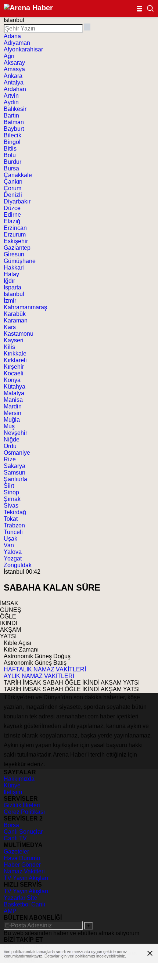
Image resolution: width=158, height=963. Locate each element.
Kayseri (14, 340)
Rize (10, 459)
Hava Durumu (22, 858)
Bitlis (10, 148)
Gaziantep (17, 248)
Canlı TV (15, 838)
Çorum (12, 188)
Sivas (11, 505)
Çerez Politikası (24, 812)
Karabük (15, 314)
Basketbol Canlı (24, 904)
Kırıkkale (15, 353)
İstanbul (14, 294)
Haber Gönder (22, 865)
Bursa (11, 168)
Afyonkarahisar (23, 49)
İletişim (13, 792)
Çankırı (13, 181)
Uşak (10, 538)
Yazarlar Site (20, 898)
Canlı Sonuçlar (23, 832)
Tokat (11, 519)
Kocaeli (14, 373)
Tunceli (13, 532)
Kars (10, 327)
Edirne (12, 215)
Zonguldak (18, 565)
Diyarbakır (17, 201)
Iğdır (9, 281)
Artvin (11, 96)
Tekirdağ (15, 512)
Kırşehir (14, 367)
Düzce (12, 208)
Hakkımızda (19, 779)
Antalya (14, 82)
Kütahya (14, 386)
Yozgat (13, 558)
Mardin (13, 406)
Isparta (12, 287)
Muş (9, 426)
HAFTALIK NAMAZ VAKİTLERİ (45, 669)
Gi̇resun (14, 254)
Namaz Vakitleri (24, 871)
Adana (12, 36)
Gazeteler (16, 851)
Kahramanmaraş (25, 307)
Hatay (11, 274)
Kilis (9, 347)
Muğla (12, 419)
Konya (12, 380)
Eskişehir (16, 241)
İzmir (10, 300)
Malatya (14, 393)
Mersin (12, 413)
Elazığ (12, 221)
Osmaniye (17, 453)
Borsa (11, 825)
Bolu (10, 155)
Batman (14, 122)
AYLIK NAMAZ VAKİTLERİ (39, 676)
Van (9, 545)
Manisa (13, 400)
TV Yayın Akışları (26, 878)
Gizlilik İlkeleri (22, 805)
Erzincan (15, 228)
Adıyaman (17, 43)
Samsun (14, 472)
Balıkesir (15, 109)
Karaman (16, 320)
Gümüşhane (20, 261)
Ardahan (15, 89)
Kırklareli (15, 360)
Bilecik (12, 135)
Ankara (13, 76)
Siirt (9, 486)
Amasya (14, 69)
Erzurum (15, 234)
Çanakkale (18, 175)
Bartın (11, 115)
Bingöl (12, 142)
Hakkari (14, 267)
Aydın (11, 102)
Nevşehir (15, 433)
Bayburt (14, 129)
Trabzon (14, 525)
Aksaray (14, 62)
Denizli (13, 195)
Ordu (10, 446)
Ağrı (9, 56)
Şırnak (12, 499)
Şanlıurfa (15, 479)
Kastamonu (18, 334)
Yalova (13, 552)
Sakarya (14, 466)
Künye (12, 785)
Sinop (11, 492)
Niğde (11, 439)
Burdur (12, 162)
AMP (10, 911)
